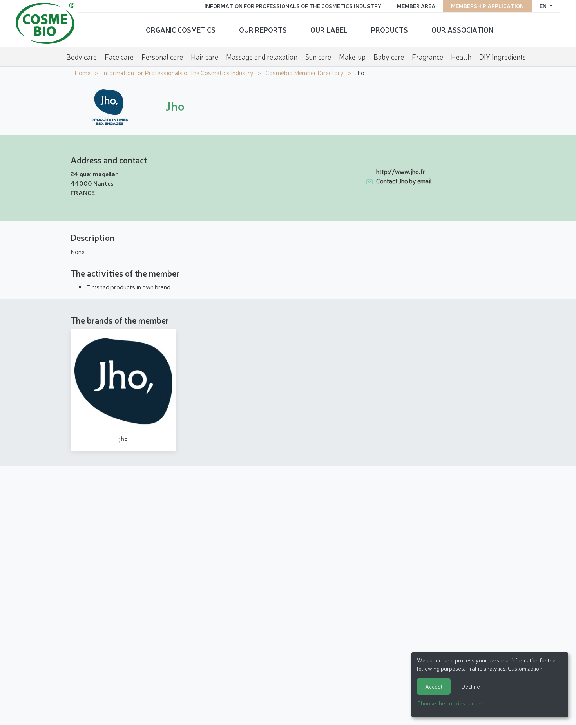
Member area (416, 5)
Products (389, 29)
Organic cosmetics (181, 29)
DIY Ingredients (502, 56)
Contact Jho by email (404, 180)
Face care (119, 56)
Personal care (162, 56)
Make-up (352, 56)
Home (82, 72)
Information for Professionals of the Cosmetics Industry (293, 5)
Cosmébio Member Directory (304, 72)
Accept (433, 686)
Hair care (204, 56)
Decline (471, 686)
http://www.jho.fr (400, 171)
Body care (81, 56)
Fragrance (427, 56)
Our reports (263, 29)
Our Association (462, 29)
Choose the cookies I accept (451, 703)
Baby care (388, 56)
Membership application (487, 5)
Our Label (329, 29)
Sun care (318, 56)
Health (461, 56)
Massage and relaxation (261, 56)
